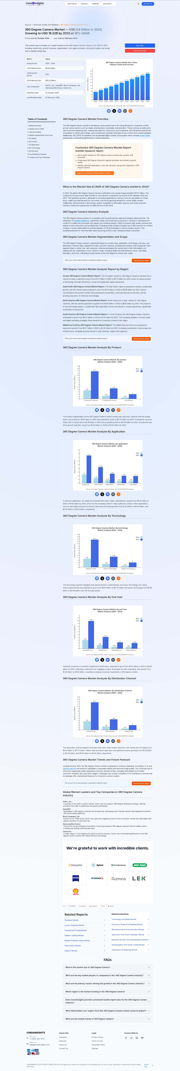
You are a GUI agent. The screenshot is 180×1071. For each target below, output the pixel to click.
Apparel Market (71, 951)
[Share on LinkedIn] (109, 111)
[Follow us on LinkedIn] (137, 1038)
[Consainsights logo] (41, 1032)
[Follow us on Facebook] (126, 1038)
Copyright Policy (98, 1045)
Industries (63, 1037)
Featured (62, 1041)
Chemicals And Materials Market (124, 950)
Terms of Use (97, 1041)
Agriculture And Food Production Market (128, 935)
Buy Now (140, 45)
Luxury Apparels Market (74, 925)
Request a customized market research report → (94, 173)
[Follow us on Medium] (142, 1038)
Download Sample (140, 51)
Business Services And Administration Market (130, 940)
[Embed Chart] (130, 111)
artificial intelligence (81, 221)
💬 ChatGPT (72, 906)
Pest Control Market (73, 946)
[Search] (138, 3)
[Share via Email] (125, 111)
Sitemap (95, 1048)
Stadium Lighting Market (74, 935)
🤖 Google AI (93, 906)
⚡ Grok (102, 906)
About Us (63, 1045)
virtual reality (145, 135)
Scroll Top (146, 1065)
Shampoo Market (71, 920)
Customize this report (141, 260)
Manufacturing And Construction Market (128, 929)
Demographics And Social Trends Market (128, 945)
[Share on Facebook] (119, 111)
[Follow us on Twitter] (131, 1038)
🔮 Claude (110, 906)
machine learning (69, 769)
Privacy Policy (97, 1037)
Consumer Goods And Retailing (45, 25)
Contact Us (63, 1048)
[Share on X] (114, 111)
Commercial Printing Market (76, 930)
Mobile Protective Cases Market (77, 940)
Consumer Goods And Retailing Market (127, 924)
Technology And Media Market (124, 919)
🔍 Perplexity (82, 906)
